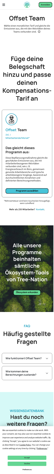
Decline (27, 463)
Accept (27, 457)
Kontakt (40, 209)
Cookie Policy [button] (25, 444)
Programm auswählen (27, 190)
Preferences (27, 469)
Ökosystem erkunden (27, 292)
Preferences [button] (42, 448)
